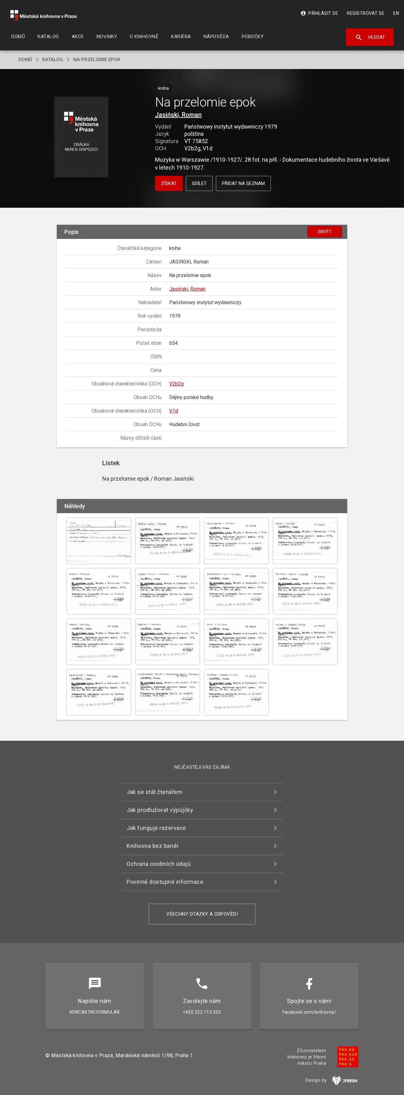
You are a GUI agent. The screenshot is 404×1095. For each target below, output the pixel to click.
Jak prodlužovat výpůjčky (160, 810)
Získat (169, 183)
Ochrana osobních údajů (159, 863)
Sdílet (199, 183)
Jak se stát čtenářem (154, 792)
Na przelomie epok (96, 59)
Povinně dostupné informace (165, 881)
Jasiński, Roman (178, 115)
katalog (52, 59)
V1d (173, 411)
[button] (81, 137)
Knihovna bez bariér (153, 846)
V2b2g (176, 384)
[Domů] (43, 15)
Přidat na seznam (243, 183)
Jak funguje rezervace (156, 828)
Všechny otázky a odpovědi (202, 914)
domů (25, 59)
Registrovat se (365, 13)
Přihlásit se (319, 13)
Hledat (370, 37)
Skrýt (325, 231)
